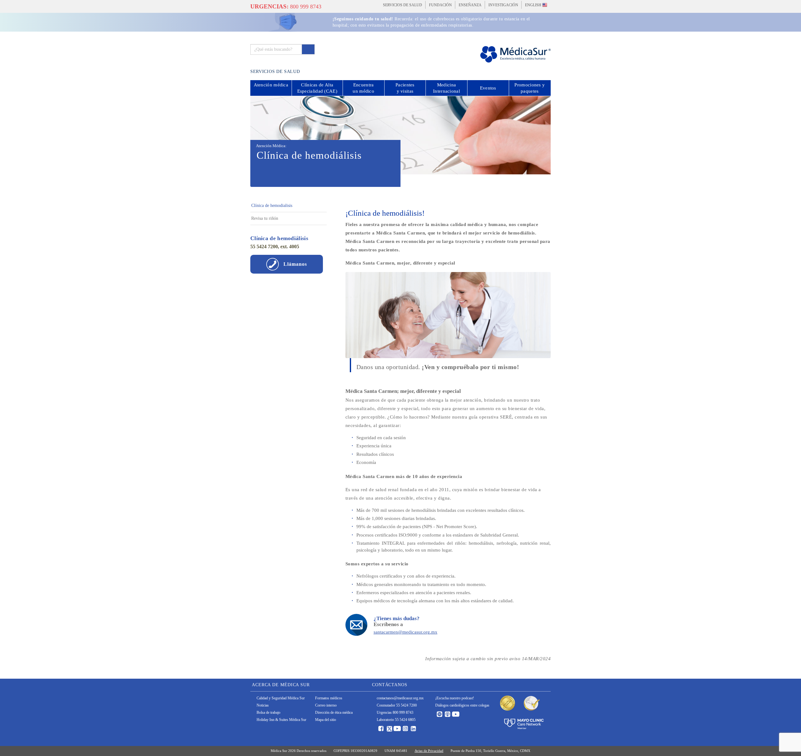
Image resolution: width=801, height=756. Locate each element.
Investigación (503, 5)
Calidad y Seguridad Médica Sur (281, 698)
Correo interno (326, 705)
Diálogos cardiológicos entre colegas (462, 705)
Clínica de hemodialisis (271, 205)
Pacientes (405, 88)
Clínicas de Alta (317, 88)
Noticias (263, 705)
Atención (271, 84)
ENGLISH (533, 5)
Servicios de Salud (402, 5)
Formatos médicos (328, 698)
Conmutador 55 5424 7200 (397, 705)
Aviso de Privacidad (429, 751)
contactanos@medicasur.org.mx (400, 698)
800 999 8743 (285, 6)
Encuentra (363, 88)
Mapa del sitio (325, 719)
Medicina (446, 88)
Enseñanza (470, 5)
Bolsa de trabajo (268, 712)
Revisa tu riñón (264, 218)
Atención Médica (270, 145)
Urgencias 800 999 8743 (395, 712)
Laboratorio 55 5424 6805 (396, 719)
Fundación (440, 5)
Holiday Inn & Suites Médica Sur (281, 719)
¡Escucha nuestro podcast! (454, 698)
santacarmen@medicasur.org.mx (405, 632)
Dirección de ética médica (334, 712)
